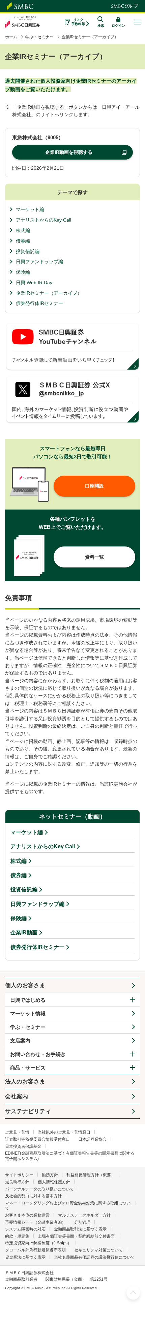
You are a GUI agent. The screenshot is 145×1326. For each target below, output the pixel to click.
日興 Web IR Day (34, 282)
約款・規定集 (17, 1236)
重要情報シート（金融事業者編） (35, 1222)
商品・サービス (28, 1068)
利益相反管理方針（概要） (90, 1175)
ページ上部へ (133, 1293)
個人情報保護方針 (54, 1182)
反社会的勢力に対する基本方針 (33, 1196)
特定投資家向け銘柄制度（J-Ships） (38, 1243)
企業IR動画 (23, 932)
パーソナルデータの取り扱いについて (39, 1189)
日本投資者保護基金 (23, 1146)
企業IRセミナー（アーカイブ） (49, 293)
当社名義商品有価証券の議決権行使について (94, 1257)
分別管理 (82, 1222)
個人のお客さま (25, 985)
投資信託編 (27, 251)
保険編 (23, 272)
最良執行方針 (17, 1182)
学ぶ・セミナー (28, 1027)
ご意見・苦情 (17, 1132)
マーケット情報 (28, 1013)
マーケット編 (30, 209)
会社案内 (16, 1096)
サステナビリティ (28, 1111)
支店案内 (20, 1040)
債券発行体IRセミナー (39, 303)
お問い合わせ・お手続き (38, 1054)
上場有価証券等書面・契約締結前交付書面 (76, 1236)
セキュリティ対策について (98, 1250)
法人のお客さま (25, 1081)
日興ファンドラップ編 (39, 261)
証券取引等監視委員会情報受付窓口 (37, 1139)
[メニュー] (137, 22)
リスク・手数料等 (79, 22)
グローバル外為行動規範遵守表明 (35, 1250)
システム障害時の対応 (25, 1229)
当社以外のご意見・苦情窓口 (64, 1132)
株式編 (23, 230)
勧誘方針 (50, 1175)
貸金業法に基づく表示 (25, 1257)
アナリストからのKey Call (43, 220)
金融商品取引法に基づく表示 (80, 1229)
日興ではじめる (28, 1000)
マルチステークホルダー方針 (84, 1215)
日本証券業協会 (92, 1139)
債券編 (23, 241)
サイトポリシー (19, 1175)
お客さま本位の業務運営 (27, 1215)
